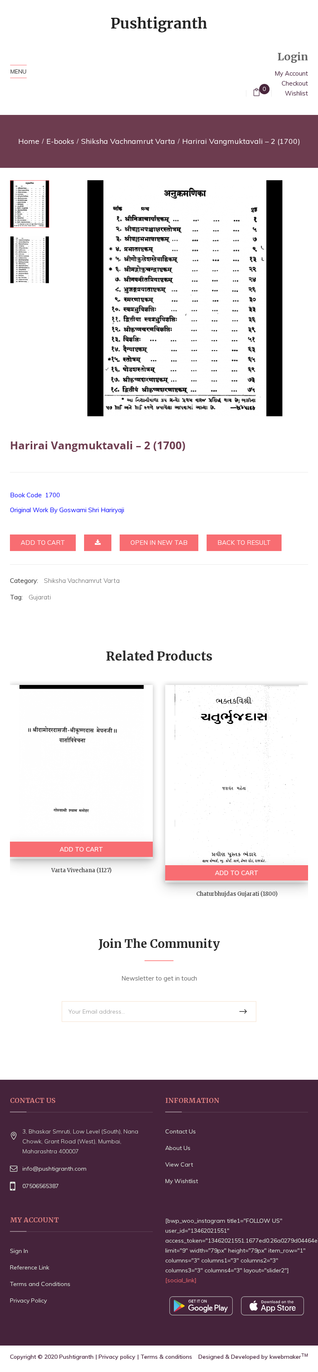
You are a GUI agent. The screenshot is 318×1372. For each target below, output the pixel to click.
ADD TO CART (81, 849)
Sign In (19, 1251)
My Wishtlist (181, 1181)
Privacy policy (117, 1356)
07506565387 (40, 1186)
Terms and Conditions (40, 1284)
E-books (60, 141)
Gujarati (40, 597)
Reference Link (29, 1267)
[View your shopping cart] (256, 93)
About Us (177, 1148)
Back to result (244, 542)
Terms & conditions (166, 1356)
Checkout (295, 83)
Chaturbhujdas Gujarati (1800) (236, 893)
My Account (291, 73)
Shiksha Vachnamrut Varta (128, 141)
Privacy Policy (28, 1300)
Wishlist (296, 93)
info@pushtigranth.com (54, 1168)
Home (28, 141)
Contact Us (180, 1131)
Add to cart (43, 542)
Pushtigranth (76, 1356)
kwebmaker (289, 1356)
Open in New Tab (159, 542)
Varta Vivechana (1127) (81, 870)
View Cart (179, 1164)
